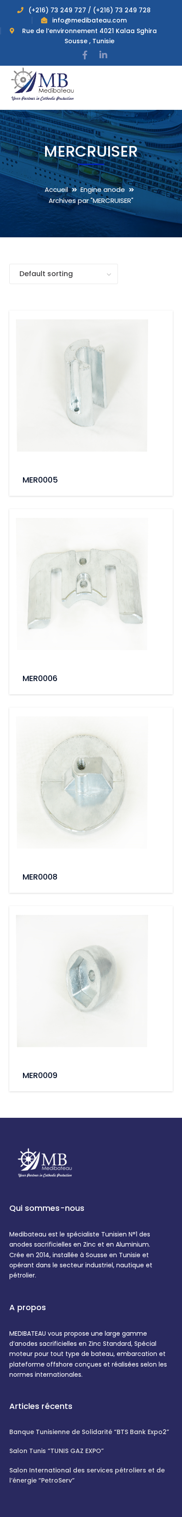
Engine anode (102, 189)
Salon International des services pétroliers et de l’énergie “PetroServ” (87, 1475)
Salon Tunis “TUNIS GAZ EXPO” (56, 1450)
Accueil (56, 189)
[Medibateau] (42, 83)
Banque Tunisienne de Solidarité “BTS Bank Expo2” (89, 1431)
